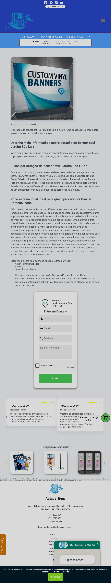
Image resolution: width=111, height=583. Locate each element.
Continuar (55, 577)
